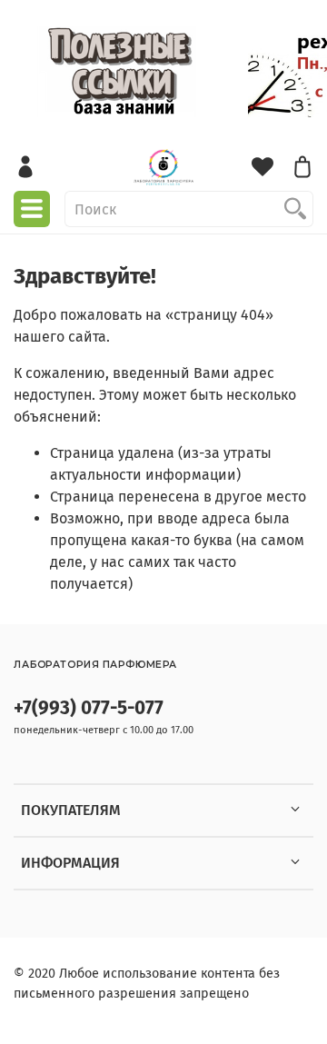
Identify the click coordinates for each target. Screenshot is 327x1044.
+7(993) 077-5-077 (89, 708)
